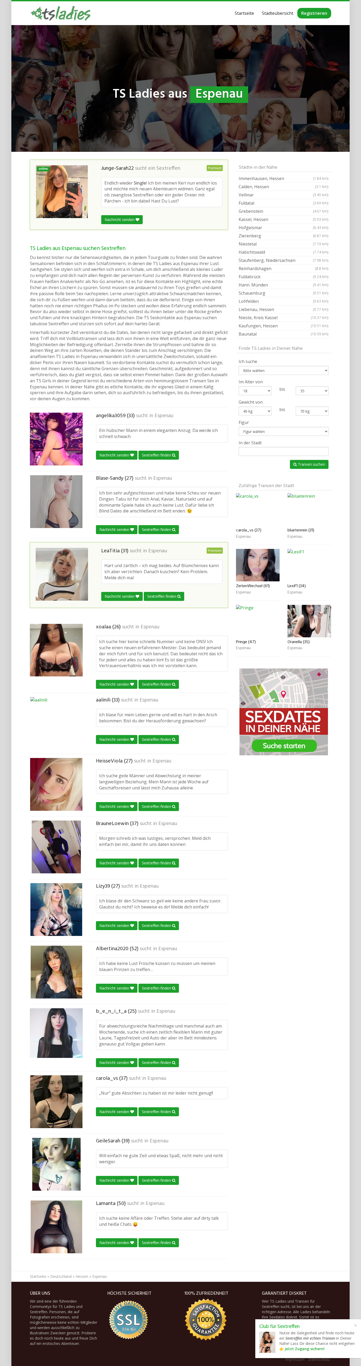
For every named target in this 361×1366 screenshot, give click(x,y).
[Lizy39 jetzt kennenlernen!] (56, 909)
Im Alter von (251, 382)
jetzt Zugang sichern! (305, 1348)
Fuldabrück (283, 277)
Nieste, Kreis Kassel (283, 318)
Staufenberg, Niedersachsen (283, 260)
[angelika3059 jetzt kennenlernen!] (56, 439)
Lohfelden (283, 301)
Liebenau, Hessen (283, 309)
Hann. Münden (283, 285)
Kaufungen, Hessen (283, 326)
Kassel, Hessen (283, 219)
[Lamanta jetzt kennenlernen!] (56, 1226)
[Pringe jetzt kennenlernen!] (258, 621)
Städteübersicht (277, 13)
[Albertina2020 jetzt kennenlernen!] (56, 972)
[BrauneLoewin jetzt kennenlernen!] (56, 847)
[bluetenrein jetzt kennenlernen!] (309, 509)
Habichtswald (283, 252)
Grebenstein (283, 211)
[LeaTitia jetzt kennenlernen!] (61, 574)
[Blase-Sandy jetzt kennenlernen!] (56, 501)
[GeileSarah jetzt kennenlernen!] (56, 1164)
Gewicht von (251, 402)
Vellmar (283, 195)
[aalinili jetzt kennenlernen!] (56, 723)
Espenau (164, 416)
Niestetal (283, 244)
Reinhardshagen (283, 268)
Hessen (82, 1276)
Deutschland (61, 1276)
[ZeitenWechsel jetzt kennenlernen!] (258, 565)
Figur (244, 422)
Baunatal (283, 334)
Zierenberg (283, 236)
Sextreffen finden (157, 455)
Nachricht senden (120, 219)
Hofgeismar (283, 227)
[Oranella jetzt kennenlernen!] (309, 621)
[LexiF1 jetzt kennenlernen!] (309, 565)
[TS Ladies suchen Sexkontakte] (60, 13)
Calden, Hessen (283, 187)
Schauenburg (283, 293)
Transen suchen (311, 464)
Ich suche (248, 361)
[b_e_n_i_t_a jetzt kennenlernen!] (56, 1033)
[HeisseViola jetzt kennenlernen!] (56, 784)
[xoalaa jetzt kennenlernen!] (56, 650)
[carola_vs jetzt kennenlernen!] (56, 1101)
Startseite (244, 13)
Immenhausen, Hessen (283, 178)
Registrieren (314, 13)
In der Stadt (250, 443)
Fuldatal (283, 203)
